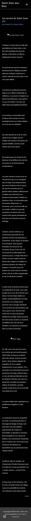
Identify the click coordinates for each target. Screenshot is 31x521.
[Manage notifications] (4, 516)
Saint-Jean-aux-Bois (11, 4)
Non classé (6, 24)
